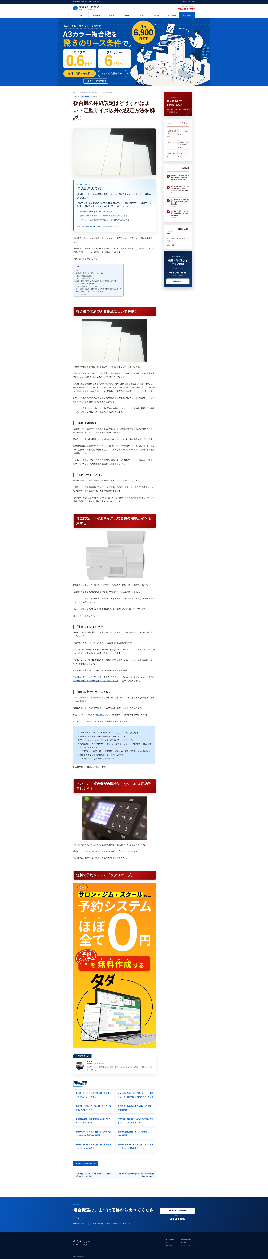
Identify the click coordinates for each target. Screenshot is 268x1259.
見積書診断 (126, 15)
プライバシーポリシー (187, 1245)
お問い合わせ (187, 15)
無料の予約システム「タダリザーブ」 (90, 292)
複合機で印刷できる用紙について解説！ (91, 273)
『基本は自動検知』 (86, 276)
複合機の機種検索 (186, 1239)
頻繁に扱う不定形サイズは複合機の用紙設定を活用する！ (98, 281)
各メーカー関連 (184, 131)
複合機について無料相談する (85, 1163)
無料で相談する (178, 281)
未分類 (169, 142)
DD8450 (99, 715)
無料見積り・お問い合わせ (177, 1210)
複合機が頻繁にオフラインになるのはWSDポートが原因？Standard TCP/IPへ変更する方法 (180, 191)
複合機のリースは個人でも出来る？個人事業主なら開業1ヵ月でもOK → (136, 1175)
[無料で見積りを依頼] (79, 73)
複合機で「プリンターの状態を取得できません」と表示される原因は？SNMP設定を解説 (180, 178)
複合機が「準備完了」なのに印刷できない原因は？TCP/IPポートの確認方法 (180, 214)
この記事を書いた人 (82, 1056)
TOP (81, 15)
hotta (84, 294)
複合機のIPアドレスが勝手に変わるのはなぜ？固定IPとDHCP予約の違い (180, 203)
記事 (181, 153)
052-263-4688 (186, 8)
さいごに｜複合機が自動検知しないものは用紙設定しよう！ (98, 289)
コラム (141, 15)
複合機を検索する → (172, 245)
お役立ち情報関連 (172, 132)
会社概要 (156, 15)
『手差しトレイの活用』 (88, 284)
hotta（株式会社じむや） (93, 226)
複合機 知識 (171, 153)
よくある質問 (172, 15)
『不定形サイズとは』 (87, 278)
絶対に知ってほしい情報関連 (184, 143)
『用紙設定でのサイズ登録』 (89, 286)
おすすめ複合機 (96, 15)
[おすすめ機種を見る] (113, 73)
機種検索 (111, 15)
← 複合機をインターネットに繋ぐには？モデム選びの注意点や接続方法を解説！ (93, 1175)
